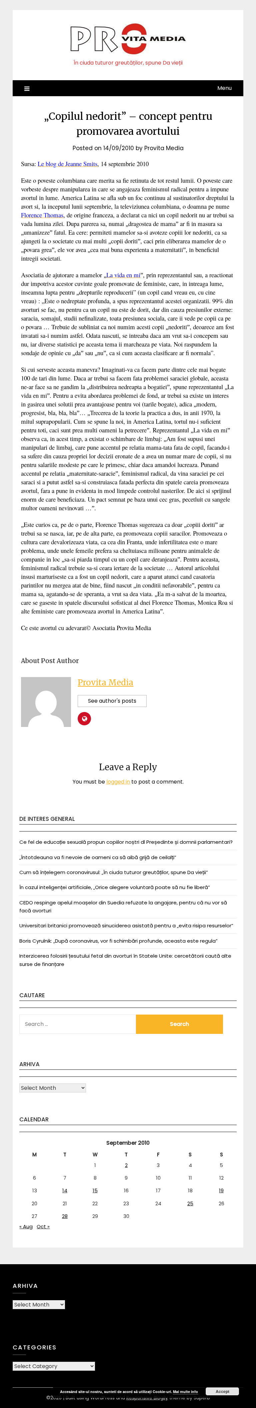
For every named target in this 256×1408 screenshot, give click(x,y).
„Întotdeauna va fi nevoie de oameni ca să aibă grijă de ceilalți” (97, 857)
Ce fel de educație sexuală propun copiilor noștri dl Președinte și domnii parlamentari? (126, 841)
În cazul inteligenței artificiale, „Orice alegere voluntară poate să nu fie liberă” (114, 887)
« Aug (26, 1226)
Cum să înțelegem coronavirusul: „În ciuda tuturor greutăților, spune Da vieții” (113, 872)
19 (221, 1190)
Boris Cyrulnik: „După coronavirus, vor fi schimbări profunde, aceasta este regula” (118, 940)
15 (95, 1190)
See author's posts (112, 701)
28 (65, 1216)
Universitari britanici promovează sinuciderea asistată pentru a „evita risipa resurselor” (126, 925)
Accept (222, 1391)
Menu (224, 88)
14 (64, 1190)
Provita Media (164, 148)
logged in (118, 782)
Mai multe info (185, 1391)
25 (190, 1203)
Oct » (43, 1226)
